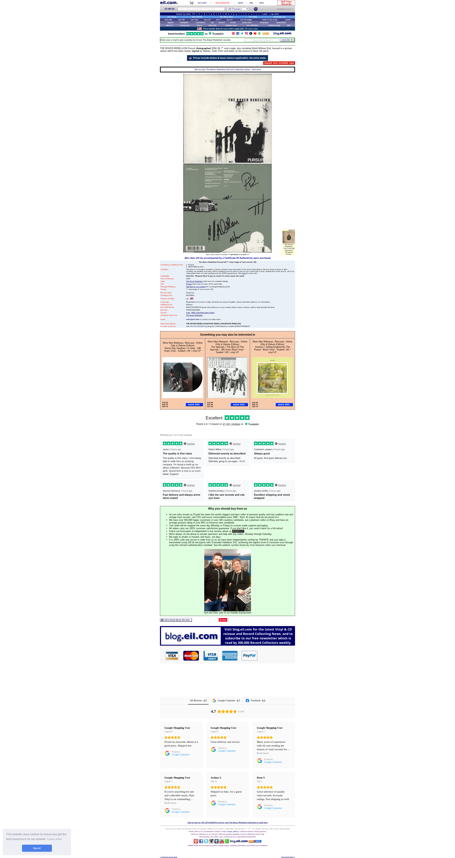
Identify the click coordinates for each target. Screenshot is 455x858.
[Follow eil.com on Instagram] (211, 842)
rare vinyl (194, 20)
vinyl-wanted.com (206, 837)
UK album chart (226, 17)
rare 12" (230, 20)
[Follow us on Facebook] (237, 34)
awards (233, 22)
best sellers (253, 17)
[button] (276, 655)
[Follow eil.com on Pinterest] (196, 842)
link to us (198, 831)
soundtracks (200, 22)
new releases (171, 17)
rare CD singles (246, 20)
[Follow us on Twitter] (242, 34)
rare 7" (218, 20)
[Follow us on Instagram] (246, 34)
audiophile (184, 22)
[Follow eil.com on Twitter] (206, 842)
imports (170, 22)
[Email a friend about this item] (176, 620)
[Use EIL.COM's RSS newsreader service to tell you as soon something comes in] (255, 841)
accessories (208, 831)
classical (221, 22)
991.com (218, 837)
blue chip (168, 20)
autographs (264, 22)
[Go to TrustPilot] (196, 34)
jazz (212, 22)
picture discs (247, 22)
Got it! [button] (37, 848)
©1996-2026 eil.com (196, 845)
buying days (185, 25)
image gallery (232, 831)
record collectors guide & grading (225, 834)
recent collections (248, 834)
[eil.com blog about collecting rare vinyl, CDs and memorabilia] (227, 644)
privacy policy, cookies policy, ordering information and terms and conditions (236, 845)
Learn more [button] (54, 839)
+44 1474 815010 (197, 326)
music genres (260, 831)
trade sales (212, 25)
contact (240, 3)
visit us (199, 25)
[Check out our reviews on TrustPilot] (238, 531)
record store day (279, 17)
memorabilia (281, 22)
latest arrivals (197, 17)
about (261, 3)
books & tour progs (269, 20)
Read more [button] (263, 753)
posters (288, 20)
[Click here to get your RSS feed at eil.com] (266, 34)
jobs (288, 25)
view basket (202, 3)
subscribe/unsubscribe (246, 837)
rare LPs (207, 20)
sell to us (169, 25)
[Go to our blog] (282, 34)
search (218, 831)
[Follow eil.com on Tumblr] (216, 842)
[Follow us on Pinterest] (233, 34)
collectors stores (231, 25)
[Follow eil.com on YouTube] (222, 842)
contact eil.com (230, 837)
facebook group (274, 25)
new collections (252, 25)
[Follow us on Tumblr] (250, 34)
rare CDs (181, 20)
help (251, 3)
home (191, 831)
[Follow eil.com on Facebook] (201, 842)
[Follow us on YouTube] (255, 34)
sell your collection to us (201, 834)
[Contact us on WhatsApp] (259, 34)
